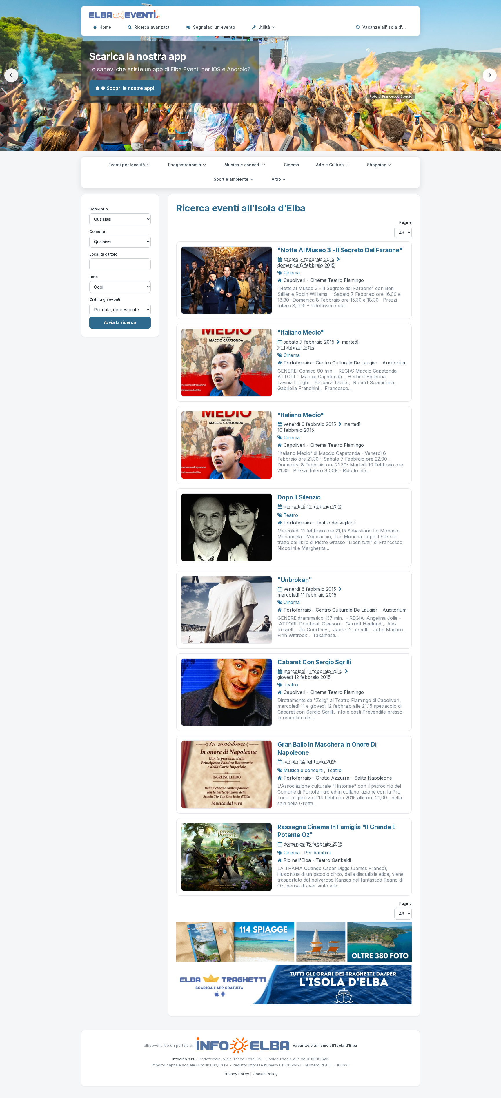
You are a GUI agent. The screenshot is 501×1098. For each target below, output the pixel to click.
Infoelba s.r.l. (183, 1059)
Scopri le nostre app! (130, 88)
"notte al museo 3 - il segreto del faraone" (339, 250)
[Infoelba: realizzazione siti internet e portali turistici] (243, 1045)
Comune (97, 231)
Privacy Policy (236, 1073)
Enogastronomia (185, 164)
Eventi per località (127, 164)
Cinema (291, 164)
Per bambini (317, 853)
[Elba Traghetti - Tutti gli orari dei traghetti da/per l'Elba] (294, 984)
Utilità (264, 27)
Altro (277, 179)
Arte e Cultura (330, 164)
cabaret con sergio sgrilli (314, 662)
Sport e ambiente (232, 179)
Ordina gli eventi (104, 299)
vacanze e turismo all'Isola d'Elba (325, 1045)
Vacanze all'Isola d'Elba (386, 27)
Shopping (377, 164)
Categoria (98, 209)
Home (104, 27)
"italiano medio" (300, 332)
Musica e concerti (243, 164)
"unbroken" (294, 579)
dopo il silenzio (299, 497)
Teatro (291, 515)
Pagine (405, 222)
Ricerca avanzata (151, 27)
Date (93, 276)
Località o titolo (103, 254)
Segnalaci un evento (213, 27)
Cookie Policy (265, 1073)
